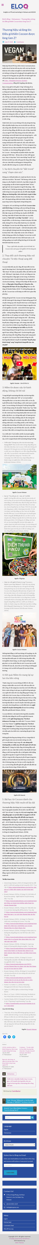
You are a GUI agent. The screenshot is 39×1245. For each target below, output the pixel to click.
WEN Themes (19, 1243)
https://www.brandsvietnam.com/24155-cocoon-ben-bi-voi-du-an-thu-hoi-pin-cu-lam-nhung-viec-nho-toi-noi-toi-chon (18, 980)
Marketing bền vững (26, 1083)
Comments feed (9, 1225)
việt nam (9, 1085)
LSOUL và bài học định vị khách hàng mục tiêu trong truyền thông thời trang (9, 1049)
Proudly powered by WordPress (19, 1238)
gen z (8, 1081)
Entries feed (7, 1222)
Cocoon (29, 1079)
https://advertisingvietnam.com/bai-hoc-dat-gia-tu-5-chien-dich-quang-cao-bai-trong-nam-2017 (20, 889)
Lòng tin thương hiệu (13, 1083)
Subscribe (10, 1172)
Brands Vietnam (32, 1029)
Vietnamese (10, 1074)
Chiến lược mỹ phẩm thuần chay (17, 1079)
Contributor (20, 42)
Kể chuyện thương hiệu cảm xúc (21, 1081)
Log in (6, 1219)
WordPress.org (8, 1229)
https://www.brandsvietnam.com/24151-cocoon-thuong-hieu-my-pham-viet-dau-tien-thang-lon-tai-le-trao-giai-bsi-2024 (20, 966)
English (6, 1129)
